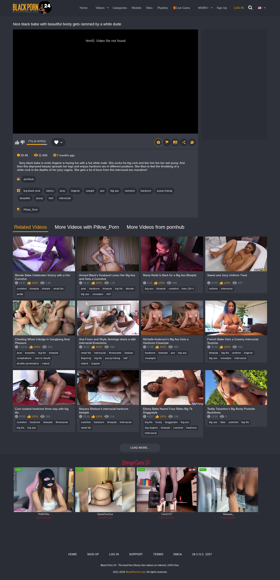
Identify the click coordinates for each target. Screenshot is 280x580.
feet (51, 198)
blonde (46, 288)
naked (45, 363)
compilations (24, 358)
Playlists (162, 7)
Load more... (140, 447)
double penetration (28, 363)
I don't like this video (22, 142)
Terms (158, 554)
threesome (115, 352)
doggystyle (171, 422)
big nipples (151, 427)
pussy (39, 198)
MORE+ (203, 7)
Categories (120, 7)
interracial (65, 198)
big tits (119, 288)
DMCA (177, 554)
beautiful (25, 198)
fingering (86, 358)
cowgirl (90, 190)
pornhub (29, 179)
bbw (223, 422)
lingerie (75, 190)
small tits (58, 288)
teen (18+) (188, 288)
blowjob (34, 288)
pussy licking (164, 190)
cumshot (130, 190)
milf (108, 294)
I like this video (17, 142)
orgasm (95, 363)
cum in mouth (43, 358)
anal (83, 288)
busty (159, 422)
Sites (149, 7)
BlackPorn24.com (136, 572)
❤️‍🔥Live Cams (181, 7)
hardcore (146, 190)
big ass (114, 190)
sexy (62, 190)
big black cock (32, 190)
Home (84, 7)
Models (136, 7)
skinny (50, 190)
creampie (97, 294)
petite (20, 294)
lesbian (129, 352)
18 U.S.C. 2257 (202, 554)
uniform (213, 288)
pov (102, 190)
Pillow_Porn (31, 209)
